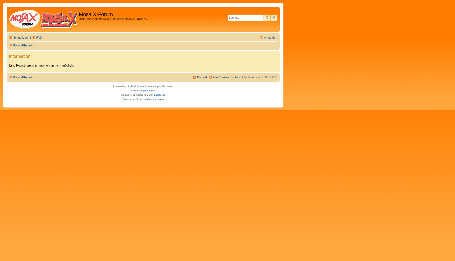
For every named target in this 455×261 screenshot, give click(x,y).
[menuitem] (37, 38)
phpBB (130, 86)
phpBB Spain (148, 90)
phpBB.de (159, 95)
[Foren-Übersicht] (43, 19)
